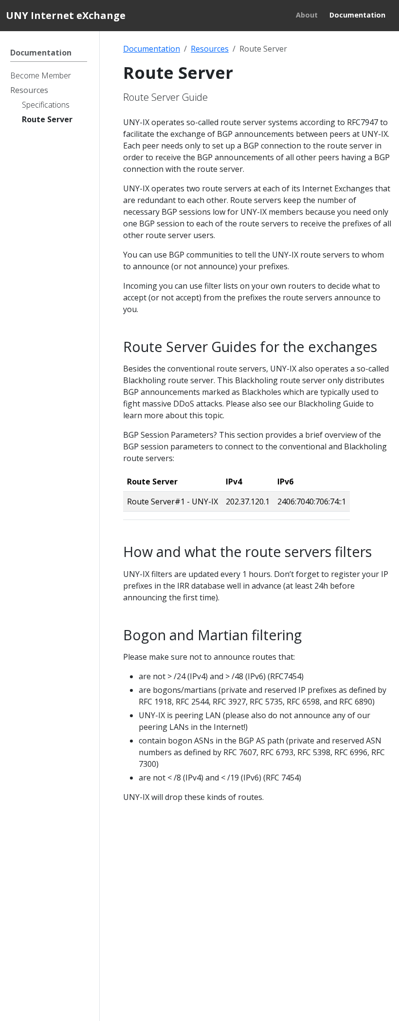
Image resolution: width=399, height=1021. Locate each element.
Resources (210, 48)
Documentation (151, 48)
